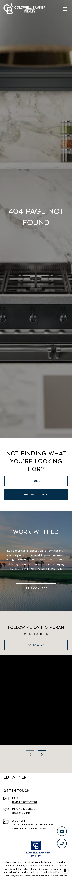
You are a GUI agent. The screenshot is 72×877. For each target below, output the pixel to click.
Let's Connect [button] (36, 588)
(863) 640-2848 (21, 812)
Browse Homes (36, 494)
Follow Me (36, 645)
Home (36, 480)
